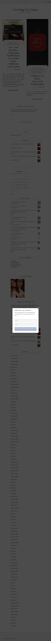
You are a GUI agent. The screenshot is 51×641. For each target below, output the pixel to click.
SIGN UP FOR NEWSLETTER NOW (25, 328)
